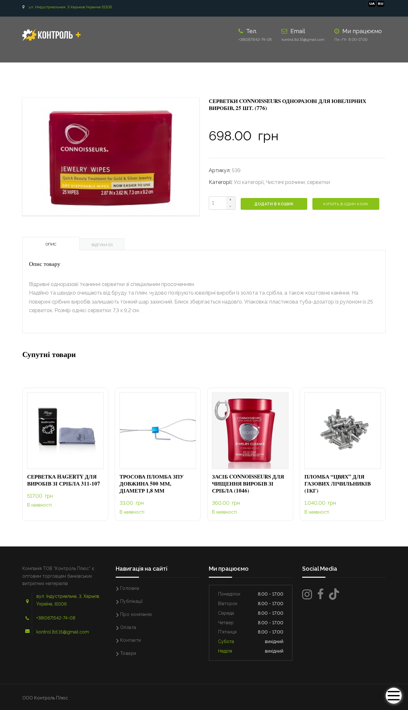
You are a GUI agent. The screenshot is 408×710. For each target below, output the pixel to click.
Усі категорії (249, 182)
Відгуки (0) (102, 245)
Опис (51, 244)
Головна (129, 588)
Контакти (130, 640)
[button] (65, 431)
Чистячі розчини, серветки (298, 182)
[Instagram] (307, 594)
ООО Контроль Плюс (45, 697)
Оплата (128, 627)
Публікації (131, 601)
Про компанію (136, 614)
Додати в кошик (274, 204)
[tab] (51, 243)
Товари (128, 653)
